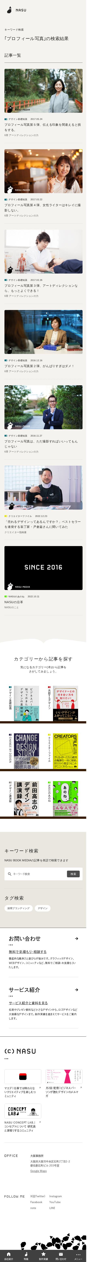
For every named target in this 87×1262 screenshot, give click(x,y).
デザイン (43, 908)
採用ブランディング (18, 908)
